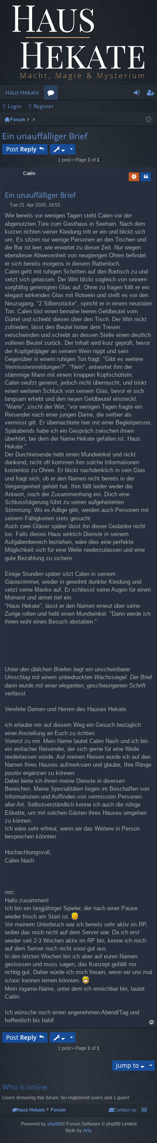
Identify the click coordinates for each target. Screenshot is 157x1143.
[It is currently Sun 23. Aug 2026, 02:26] (148, 119)
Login (14, 106)
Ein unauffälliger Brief (44, 136)
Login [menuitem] (138, 94)
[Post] (7, 204)
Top (151, 1022)
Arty (87, 1130)
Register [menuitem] (152, 94)
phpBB (54, 1123)
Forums (53, 94)
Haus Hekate (22, 92)
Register (44, 106)
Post (21, 149)
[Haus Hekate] (78, 42)
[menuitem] (123, 1109)
